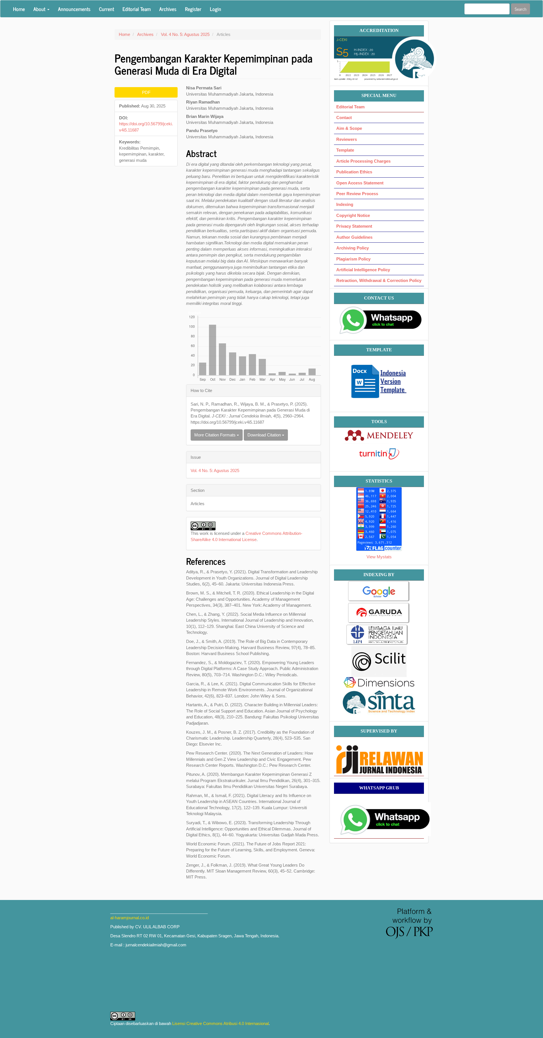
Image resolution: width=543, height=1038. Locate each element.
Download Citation (264, 434)
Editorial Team (136, 9)
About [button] (40, 9)
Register (193, 9)
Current (106, 9)
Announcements (74, 9)
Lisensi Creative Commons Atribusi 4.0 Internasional (220, 1023)
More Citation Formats (215, 434)
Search (520, 8)
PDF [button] (146, 92)
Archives (167, 9)
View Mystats (379, 556)
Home (19, 9)
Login (215, 9)
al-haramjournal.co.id (129, 917)
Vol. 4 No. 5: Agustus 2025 (185, 34)
